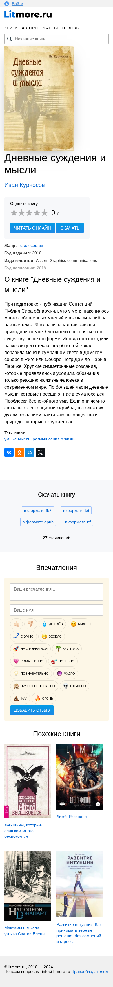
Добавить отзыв (32, 710)
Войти (17, 3)
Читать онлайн (32, 227)
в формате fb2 (38, 510)
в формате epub (38, 522)
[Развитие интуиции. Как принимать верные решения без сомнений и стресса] (80, 915)
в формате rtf (78, 522)
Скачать (70, 227)
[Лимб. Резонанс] (80, 808)
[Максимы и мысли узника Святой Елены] (27, 919)
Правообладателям (89, 971)
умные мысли (17, 439)
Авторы (30, 28)
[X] (40, 452)
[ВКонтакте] (9, 452)
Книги (11, 28)
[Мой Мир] (29, 452)
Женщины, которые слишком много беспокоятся (23, 831)
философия (31, 245)
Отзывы (70, 28)
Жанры (50, 28)
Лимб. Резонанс (72, 816)
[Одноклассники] (19, 452)
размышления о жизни (54, 439)
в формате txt (76, 510)
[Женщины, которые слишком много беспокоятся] (27, 816)
